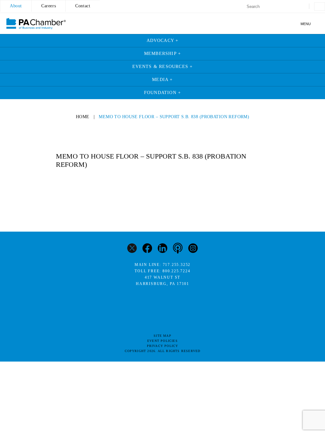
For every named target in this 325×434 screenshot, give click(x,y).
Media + (162, 79)
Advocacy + (163, 40)
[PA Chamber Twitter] (132, 248)
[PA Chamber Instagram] (193, 248)
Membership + (162, 53)
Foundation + (162, 92)
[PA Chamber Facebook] (147, 248)
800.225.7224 (176, 271)
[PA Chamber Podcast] (177, 249)
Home (83, 116)
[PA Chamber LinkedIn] (162, 248)
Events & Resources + (162, 66)
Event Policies (162, 340)
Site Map (162, 335)
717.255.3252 (177, 264)
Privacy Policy (162, 346)
